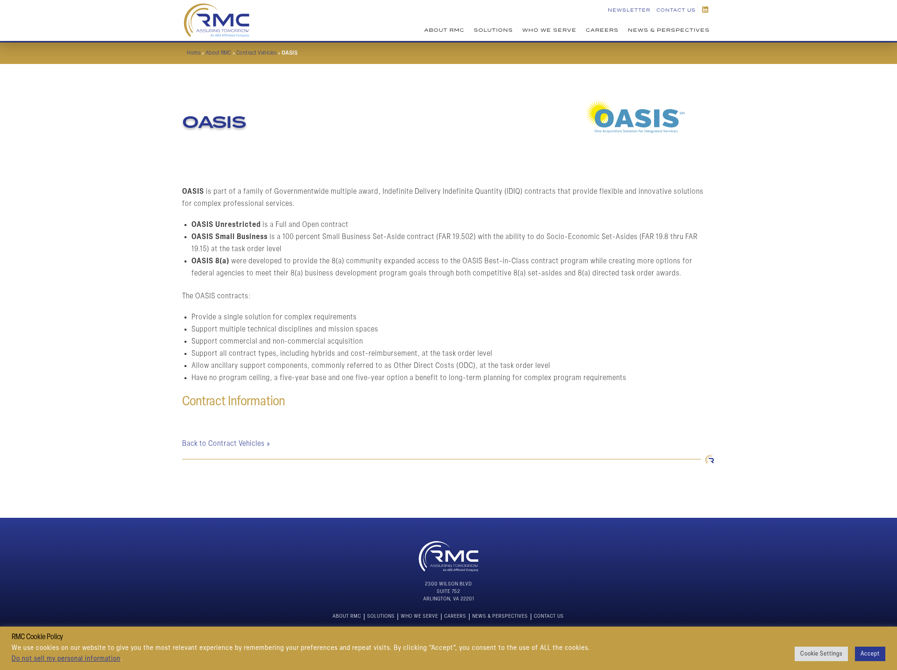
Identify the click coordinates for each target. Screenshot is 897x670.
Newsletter (629, 10)
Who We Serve (549, 30)
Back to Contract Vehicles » (226, 444)
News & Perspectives (669, 30)
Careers (602, 30)
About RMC (444, 30)
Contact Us (676, 10)
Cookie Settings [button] (821, 654)
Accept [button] (870, 654)
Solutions (493, 30)
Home (193, 53)
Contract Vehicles (256, 53)
